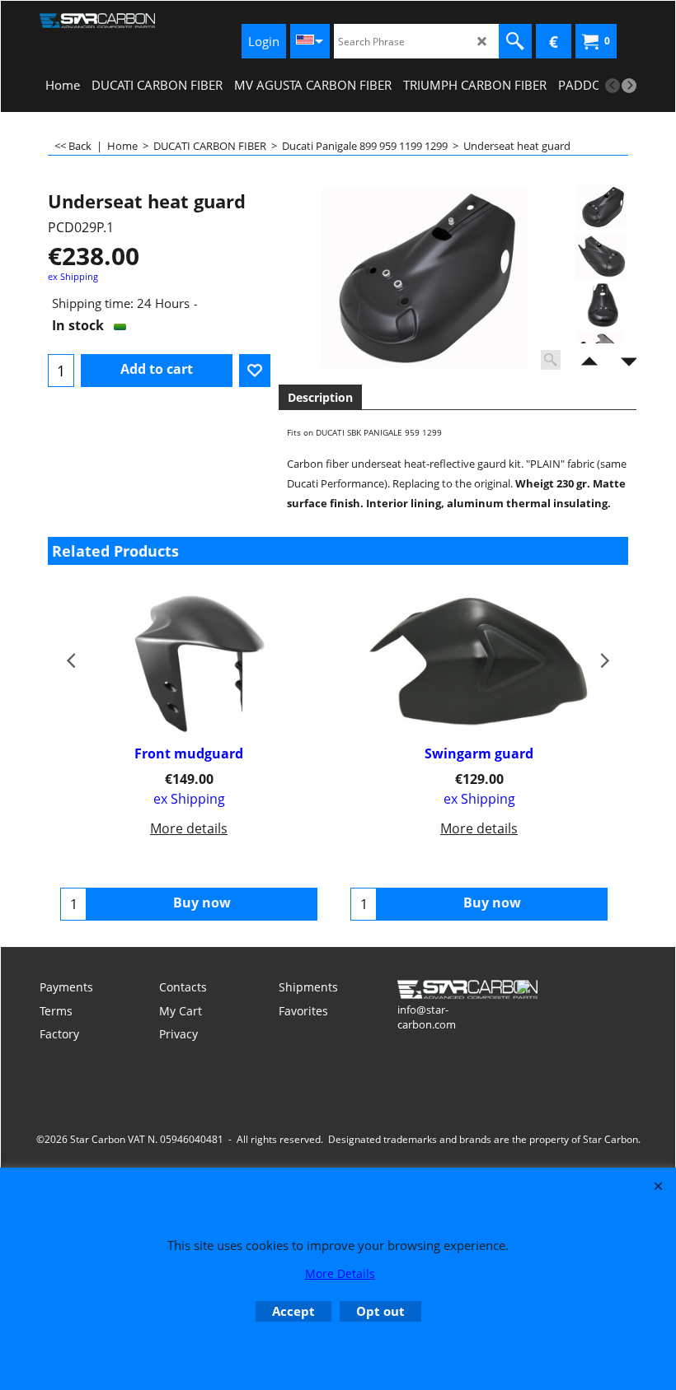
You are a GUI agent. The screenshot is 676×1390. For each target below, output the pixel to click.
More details (189, 828)
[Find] (515, 41)
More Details (340, 1273)
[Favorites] (254, 370)
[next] (629, 85)
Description (320, 397)
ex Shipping (73, 276)
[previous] (612, 85)
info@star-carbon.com (426, 1017)
